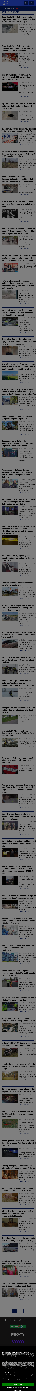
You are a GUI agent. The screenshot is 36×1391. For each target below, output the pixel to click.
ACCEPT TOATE (18, 1384)
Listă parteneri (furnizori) (6, 1381)
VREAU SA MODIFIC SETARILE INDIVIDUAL (18, 1387)
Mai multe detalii (8, 1357)
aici (9, 1365)
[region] (18, 1368)
